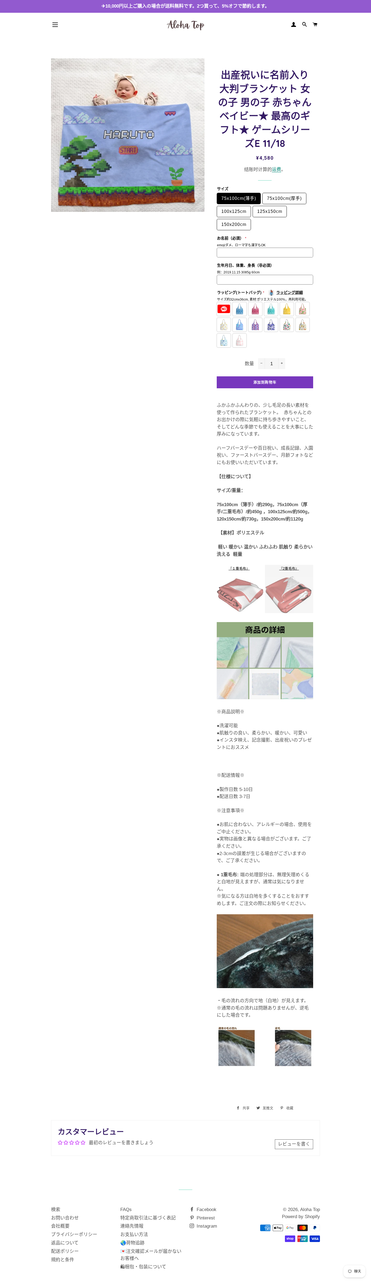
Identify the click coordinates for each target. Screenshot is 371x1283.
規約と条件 (62, 1259)
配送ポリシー (65, 1251)
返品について (64, 1243)
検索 (55, 1209)
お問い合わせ (65, 1218)
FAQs (126, 1209)
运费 (276, 169)
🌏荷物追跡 (132, 1243)
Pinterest (205, 1218)
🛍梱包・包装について (143, 1266)
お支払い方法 (134, 1234)
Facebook (205, 1209)
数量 (249, 363)
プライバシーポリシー (74, 1234)
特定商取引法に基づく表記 (148, 1218)
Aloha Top (310, 1209)
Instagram (206, 1226)
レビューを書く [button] (294, 1144)
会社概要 (60, 1226)
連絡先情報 (131, 1226)
